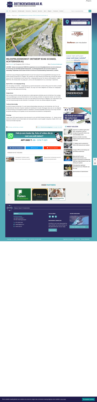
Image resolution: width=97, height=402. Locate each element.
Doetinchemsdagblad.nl (28, 3)
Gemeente (28, 11)
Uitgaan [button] (49, 11)
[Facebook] (49, 216)
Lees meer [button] (63, 399)
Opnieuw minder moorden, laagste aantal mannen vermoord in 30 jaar (81, 138)
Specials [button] (40, 11)
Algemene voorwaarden (68, 239)
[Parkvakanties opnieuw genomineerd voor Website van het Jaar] (68, 167)
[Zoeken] (90, 11)
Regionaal (34, 11)
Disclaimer (77, 239)
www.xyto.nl (18, 226)
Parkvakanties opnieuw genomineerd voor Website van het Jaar (81, 166)
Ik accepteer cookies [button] (88, 399)
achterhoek (16, 127)
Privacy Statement (85, 239)
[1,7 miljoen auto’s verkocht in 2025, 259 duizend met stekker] (68, 145)
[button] (7, 195)
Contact (61, 11)
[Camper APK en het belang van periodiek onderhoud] (68, 152)
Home (8, 15)
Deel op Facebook (17, 148)
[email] (95, 163)
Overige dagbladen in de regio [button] (77, 226)
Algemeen (14, 11)
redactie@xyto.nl (19, 224)
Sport (45, 11)
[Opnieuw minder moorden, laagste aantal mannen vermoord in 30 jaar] (68, 139)
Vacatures (55, 11)
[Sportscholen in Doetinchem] (68, 173)
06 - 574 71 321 (40, 140)
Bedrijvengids (21, 11)
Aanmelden (52, 230)
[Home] (7, 11)
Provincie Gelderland (56, 64)
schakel (21, 127)
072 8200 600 (19, 222)
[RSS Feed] (55, 216)
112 (9, 11)
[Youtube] (52, 216)
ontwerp (10, 127)
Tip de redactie (53, 148)
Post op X (35, 148)
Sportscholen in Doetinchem (80, 171)
